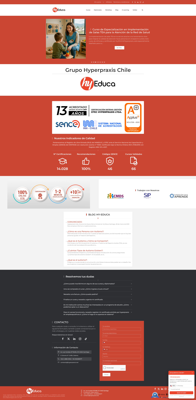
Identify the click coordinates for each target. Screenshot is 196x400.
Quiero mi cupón (181, 392)
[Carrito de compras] (103, 2)
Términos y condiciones (121, 2)
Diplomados (98, 10)
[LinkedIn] (138, 2)
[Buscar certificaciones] (142, 10)
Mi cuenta (97, 2)
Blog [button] (116, 10)
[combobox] (173, 385)
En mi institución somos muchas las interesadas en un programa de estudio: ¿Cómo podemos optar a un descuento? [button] (96, 306)
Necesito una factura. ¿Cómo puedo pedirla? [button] (81, 294)
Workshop (108, 10)
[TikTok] (143, 2)
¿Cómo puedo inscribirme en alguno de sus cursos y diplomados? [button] (89, 284)
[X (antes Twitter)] (135, 2)
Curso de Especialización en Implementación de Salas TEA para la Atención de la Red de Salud (119, 31)
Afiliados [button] (109, 2)
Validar (135, 10)
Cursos (88, 10)
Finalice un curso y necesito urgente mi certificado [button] (83, 299)
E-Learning (125, 10)
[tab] (91, 62)
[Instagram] (140, 2)
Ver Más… (119, 48)
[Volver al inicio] (59, 10)
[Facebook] (132, 2)
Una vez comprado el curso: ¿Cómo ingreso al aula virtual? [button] (86, 289)
